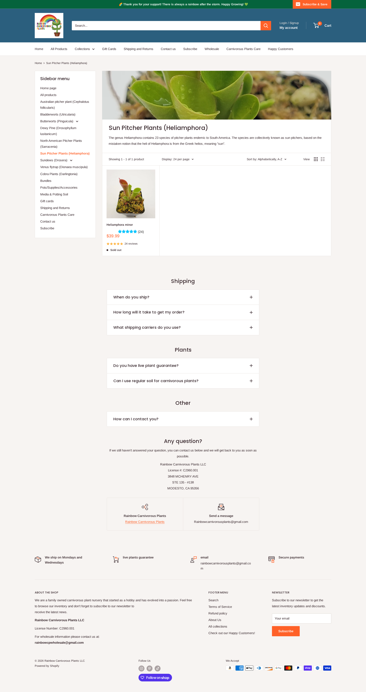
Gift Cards (109, 49)
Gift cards (47, 201)
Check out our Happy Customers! (231, 633)
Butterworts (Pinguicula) (57, 121)
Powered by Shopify (47, 665)
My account (289, 27)
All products (48, 95)
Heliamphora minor (120, 224)
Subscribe (190, 49)
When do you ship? (131, 297)
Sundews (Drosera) (54, 160)
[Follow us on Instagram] (141, 668)
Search (213, 600)
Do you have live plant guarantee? (146, 365)
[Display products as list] (323, 159)
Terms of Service (220, 606)
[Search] (266, 25)
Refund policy (217, 613)
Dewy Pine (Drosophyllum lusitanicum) (58, 131)
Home (39, 49)
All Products (59, 49)
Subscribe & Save (315, 4)
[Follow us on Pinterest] (149, 668)
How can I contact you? (135, 419)
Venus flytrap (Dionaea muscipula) (64, 167)
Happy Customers (280, 49)
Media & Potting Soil (54, 194)
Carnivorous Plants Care (243, 49)
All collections (217, 626)
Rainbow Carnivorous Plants (145, 522)
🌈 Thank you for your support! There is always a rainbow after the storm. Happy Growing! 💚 (183, 4)
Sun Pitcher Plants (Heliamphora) (66, 63)
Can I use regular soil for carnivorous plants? (155, 380)
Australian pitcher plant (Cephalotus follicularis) (64, 104)
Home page (48, 88)
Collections (82, 49)
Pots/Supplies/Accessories (59, 187)
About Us (214, 620)
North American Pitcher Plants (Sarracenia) (61, 143)
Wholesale (212, 49)
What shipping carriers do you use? (147, 327)
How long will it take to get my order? (148, 312)
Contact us (168, 49)
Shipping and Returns (138, 49)
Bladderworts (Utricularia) (57, 114)
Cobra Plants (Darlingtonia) (59, 174)
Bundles (45, 180)
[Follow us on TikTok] (158, 668)
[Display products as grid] (316, 159)
